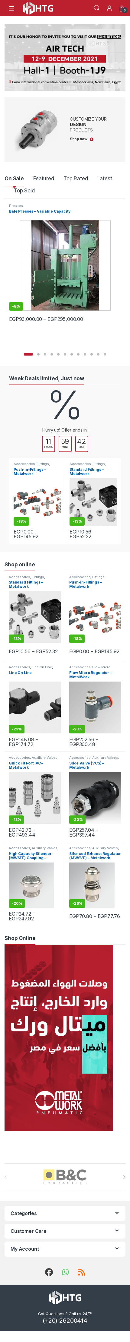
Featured (43, 179)
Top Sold (24, 191)
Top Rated (75, 179)
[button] (28, 354)
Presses (16, 206)
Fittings (43, 464)
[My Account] (109, 8)
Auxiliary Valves (44, 757)
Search (96, 8)
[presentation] (124, 1177)
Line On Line (42, 667)
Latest (104, 179)
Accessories (24, 464)
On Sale (14, 179)
